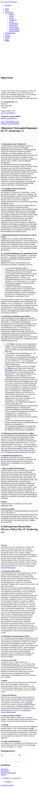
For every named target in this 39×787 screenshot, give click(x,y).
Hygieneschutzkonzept (8, 773)
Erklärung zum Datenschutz (10, 123)
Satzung (3, 774)
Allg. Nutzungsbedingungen (10, 122)
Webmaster (4, 505)
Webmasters (9, 370)
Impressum (4, 769)
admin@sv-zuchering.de (9, 118)
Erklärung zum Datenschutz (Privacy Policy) (20, 452)
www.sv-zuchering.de (8, 113)
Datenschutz (5, 771)
